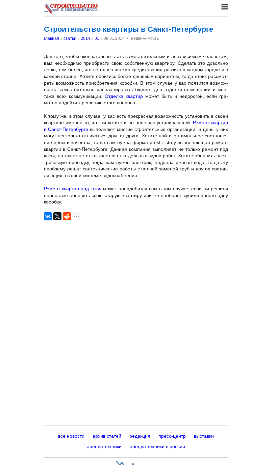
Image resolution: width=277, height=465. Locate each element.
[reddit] (67, 216)
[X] (57, 216)
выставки (204, 436)
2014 (85, 38)
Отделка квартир (124, 96)
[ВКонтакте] (48, 216)
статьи (70, 38)
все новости (71, 436)
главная (51, 38)
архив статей (107, 436)
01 (97, 38)
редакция (139, 436)
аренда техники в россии (157, 446)
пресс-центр (172, 436)
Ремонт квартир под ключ (72, 188)
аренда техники (104, 446)
